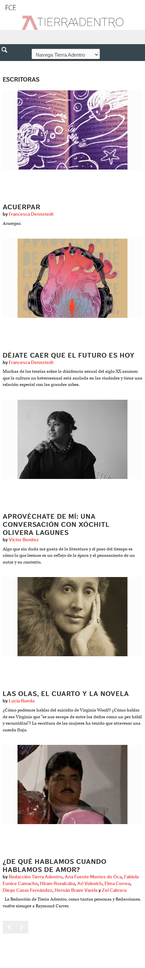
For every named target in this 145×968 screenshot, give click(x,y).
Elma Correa (117, 883)
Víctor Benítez (24, 540)
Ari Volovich (89, 883)
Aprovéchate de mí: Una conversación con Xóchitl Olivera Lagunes (56, 524)
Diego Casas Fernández (27, 890)
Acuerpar (21, 207)
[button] (6, 64)
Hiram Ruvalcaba (57, 883)
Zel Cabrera (114, 890)
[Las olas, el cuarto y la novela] (72, 616)
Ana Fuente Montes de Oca (93, 877)
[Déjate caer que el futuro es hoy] (72, 278)
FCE (10, 7)
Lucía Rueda (21, 701)
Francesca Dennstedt (31, 214)
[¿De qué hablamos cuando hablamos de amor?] (72, 784)
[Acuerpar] (72, 130)
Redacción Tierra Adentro (35, 877)
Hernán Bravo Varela (76, 890)
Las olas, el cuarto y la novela (66, 694)
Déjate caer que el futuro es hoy (69, 355)
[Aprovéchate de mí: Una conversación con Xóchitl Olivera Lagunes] (72, 439)
